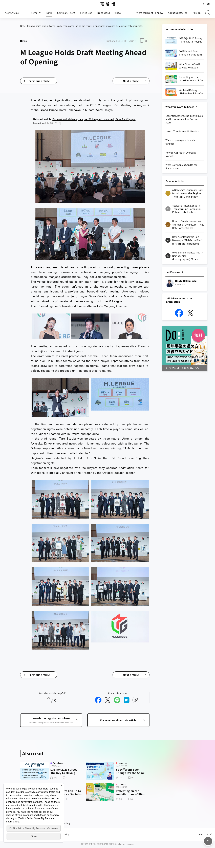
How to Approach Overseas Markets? (180, 154)
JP (204, 3)
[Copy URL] (136, 700)
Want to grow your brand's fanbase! (180, 142)
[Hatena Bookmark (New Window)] (126, 700)
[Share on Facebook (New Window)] (98, 700)
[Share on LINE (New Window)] (117, 700)
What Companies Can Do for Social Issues (181, 166)
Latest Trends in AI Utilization (182, 131)
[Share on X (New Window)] (107, 700)
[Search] (207, 12)
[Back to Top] (208, 841)
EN (208, 3)
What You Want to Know (179, 106)
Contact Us (203, 834)
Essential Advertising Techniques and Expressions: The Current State (184, 119)
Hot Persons (172, 272)
